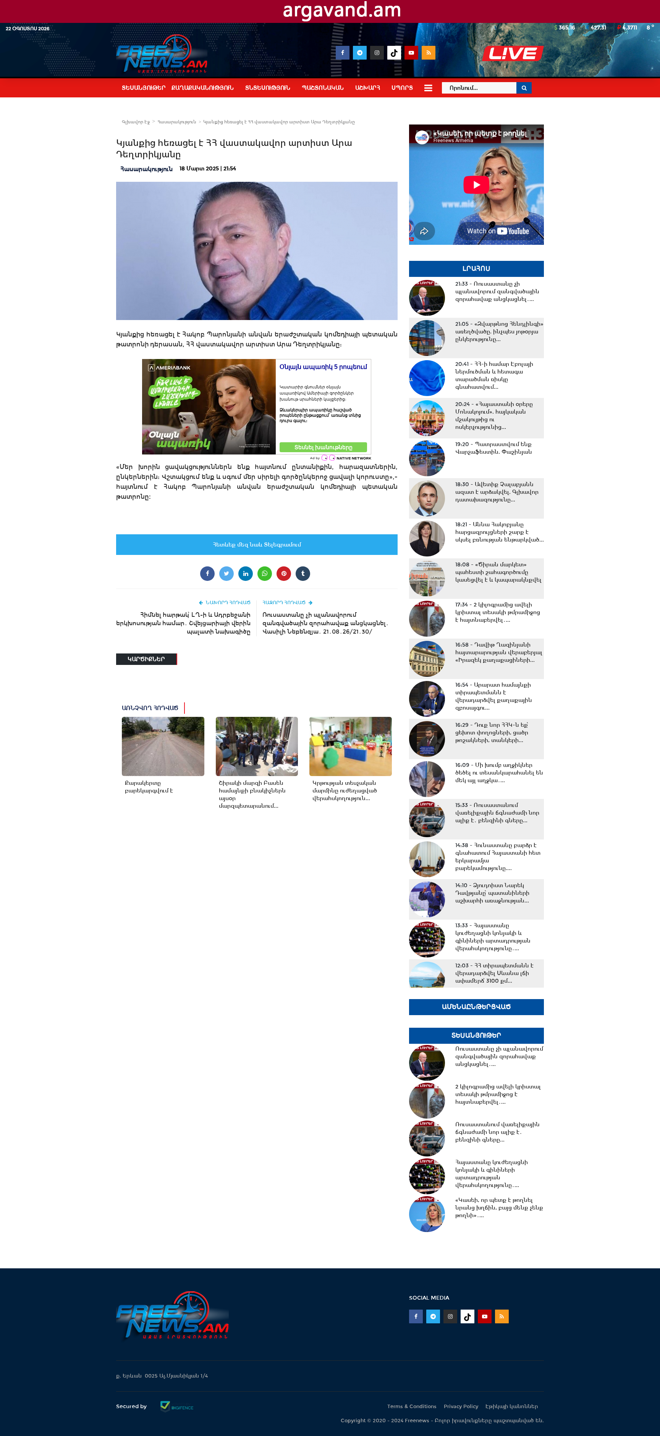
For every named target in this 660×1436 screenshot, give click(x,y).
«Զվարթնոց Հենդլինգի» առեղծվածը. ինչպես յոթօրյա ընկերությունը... (499, 331)
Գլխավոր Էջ (136, 122)
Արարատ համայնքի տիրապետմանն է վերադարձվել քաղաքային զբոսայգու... (493, 696)
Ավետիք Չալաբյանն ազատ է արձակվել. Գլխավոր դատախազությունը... (497, 492)
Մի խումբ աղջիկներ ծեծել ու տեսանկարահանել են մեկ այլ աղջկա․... (499, 773)
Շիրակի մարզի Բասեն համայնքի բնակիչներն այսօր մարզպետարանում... (252, 794)
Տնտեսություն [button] (267, 87)
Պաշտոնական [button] (323, 87)
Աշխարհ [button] (367, 87)
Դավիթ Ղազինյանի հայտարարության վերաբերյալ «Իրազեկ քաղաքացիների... (498, 652)
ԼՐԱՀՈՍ (476, 269)
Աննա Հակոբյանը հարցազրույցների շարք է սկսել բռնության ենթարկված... (499, 532)
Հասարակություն (176, 122)
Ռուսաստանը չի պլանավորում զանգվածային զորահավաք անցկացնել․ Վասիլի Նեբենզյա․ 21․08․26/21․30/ (325, 623)
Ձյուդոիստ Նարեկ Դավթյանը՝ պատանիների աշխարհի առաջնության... (492, 893)
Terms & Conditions (412, 1406)
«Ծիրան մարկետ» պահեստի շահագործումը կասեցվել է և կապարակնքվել (498, 572)
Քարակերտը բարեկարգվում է (149, 786)
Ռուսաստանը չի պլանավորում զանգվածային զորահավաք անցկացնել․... (497, 291)
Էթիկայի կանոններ (511, 1406)
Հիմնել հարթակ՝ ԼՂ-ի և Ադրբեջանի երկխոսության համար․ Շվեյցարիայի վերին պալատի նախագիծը (183, 623)
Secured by (132, 1406)
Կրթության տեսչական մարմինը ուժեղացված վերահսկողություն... (344, 790)
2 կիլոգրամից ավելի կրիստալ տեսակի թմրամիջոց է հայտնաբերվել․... (497, 612)
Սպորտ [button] (402, 87)
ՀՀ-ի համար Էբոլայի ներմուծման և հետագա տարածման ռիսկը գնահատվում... (494, 375)
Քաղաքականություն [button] (202, 87)
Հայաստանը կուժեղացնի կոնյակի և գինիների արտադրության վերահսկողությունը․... (493, 937)
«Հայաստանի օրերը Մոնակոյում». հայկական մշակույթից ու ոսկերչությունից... (494, 415)
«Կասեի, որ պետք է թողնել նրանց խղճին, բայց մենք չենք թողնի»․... (499, 1208)
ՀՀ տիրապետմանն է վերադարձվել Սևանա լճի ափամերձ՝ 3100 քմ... (494, 973)
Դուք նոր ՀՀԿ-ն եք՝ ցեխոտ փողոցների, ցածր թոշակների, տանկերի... (492, 732)
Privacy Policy (461, 1406)
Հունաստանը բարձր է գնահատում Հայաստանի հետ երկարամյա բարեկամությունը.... (497, 857)
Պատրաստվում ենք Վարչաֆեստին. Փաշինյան (493, 448)
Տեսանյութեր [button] (144, 87)
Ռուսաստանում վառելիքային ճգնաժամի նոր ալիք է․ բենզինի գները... (497, 813)
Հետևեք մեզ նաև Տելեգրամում (257, 544)
